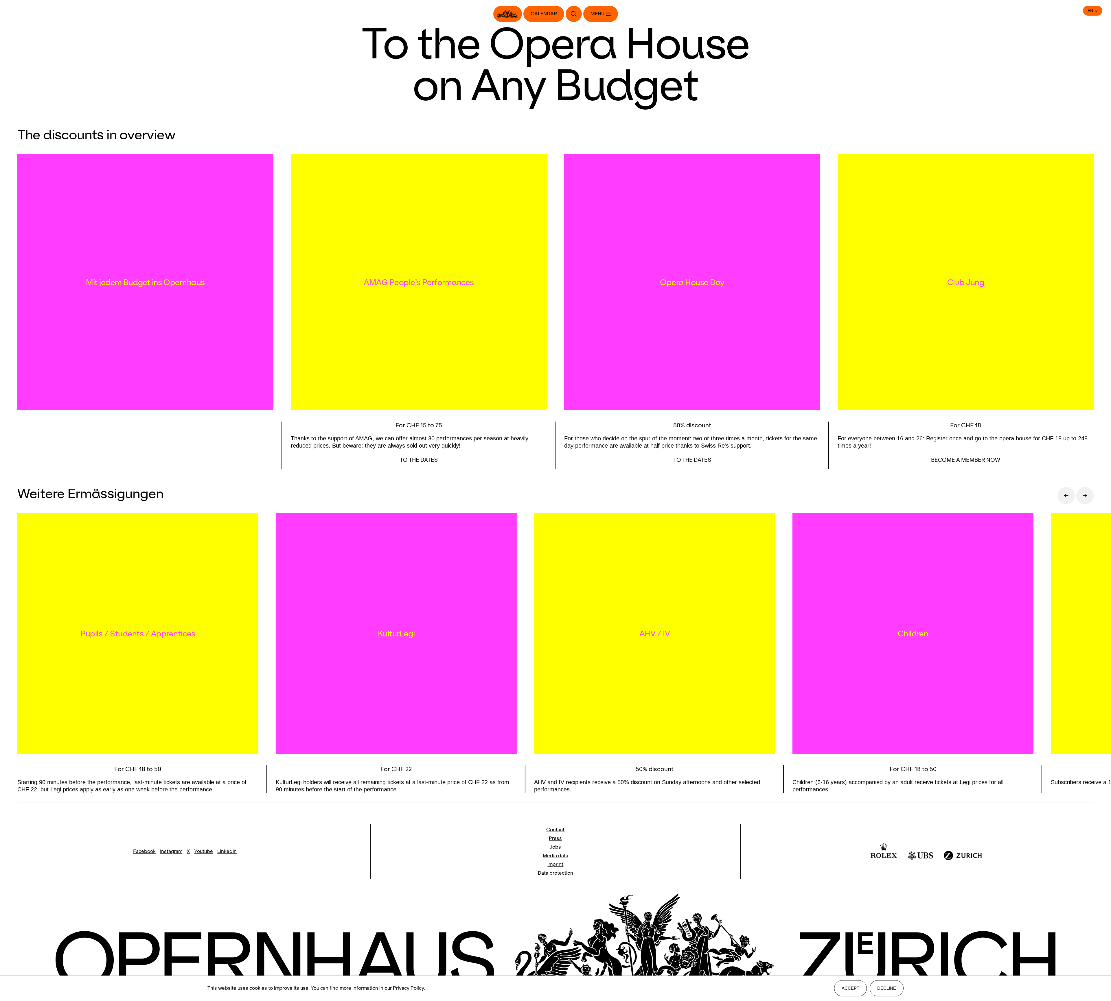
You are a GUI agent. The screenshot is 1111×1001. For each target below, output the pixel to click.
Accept (850, 988)
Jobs (555, 847)
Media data (555, 855)
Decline (886, 988)
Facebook (144, 851)
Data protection (555, 873)
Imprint (555, 864)
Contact (555, 829)
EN (1090, 10)
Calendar (544, 13)
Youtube (203, 851)
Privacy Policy (408, 988)
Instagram (171, 851)
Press (555, 838)
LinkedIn (227, 851)
